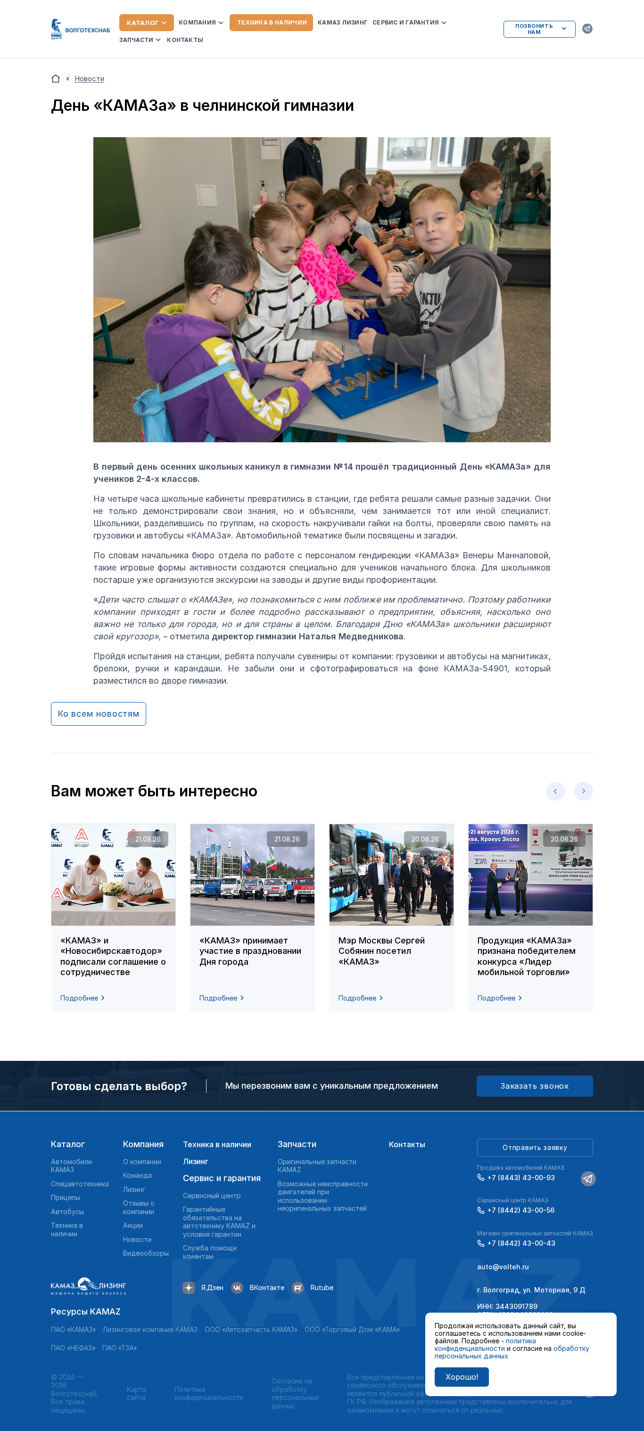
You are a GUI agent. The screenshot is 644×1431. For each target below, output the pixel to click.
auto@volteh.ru (503, 1267)
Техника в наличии (272, 22)
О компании (142, 1162)
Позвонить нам (534, 29)
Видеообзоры (146, 1253)
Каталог (143, 22)
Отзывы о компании (139, 1207)
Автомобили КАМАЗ (71, 1166)
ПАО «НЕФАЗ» (73, 1348)
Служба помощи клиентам (210, 1252)
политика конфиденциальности (485, 1344)
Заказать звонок (535, 1086)
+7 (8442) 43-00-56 (520, 1210)
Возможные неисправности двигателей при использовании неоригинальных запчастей (323, 1196)
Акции (133, 1225)
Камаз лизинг (343, 22)
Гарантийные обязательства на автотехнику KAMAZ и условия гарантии (219, 1221)
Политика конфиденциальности (208, 1393)
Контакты (185, 39)
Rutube (322, 1287)
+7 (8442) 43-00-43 (521, 1243)
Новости (137, 1239)
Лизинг (134, 1189)
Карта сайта (136, 1393)
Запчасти (136, 39)
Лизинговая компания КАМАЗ (150, 1329)
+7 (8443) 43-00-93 (521, 1178)
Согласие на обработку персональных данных (295, 1393)
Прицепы (65, 1197)
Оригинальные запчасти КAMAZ (317, 1166)
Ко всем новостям (99, 714)
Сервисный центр (212, 1195)
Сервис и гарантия (405, 22)
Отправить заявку (535, 1147)
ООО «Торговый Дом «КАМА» (352, 1329)
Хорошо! (462, 1376)
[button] (555, 791)
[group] (113, 918)
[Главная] (55, 78)
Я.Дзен (212, 1287)
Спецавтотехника (80, 1184)
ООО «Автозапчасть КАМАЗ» (251, 1329)
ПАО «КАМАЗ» (73, 1329)
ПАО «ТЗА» (119, 1348)
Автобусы (67, 1212)
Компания (197, 22)
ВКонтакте (267, 1287)
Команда (137, 1175)
